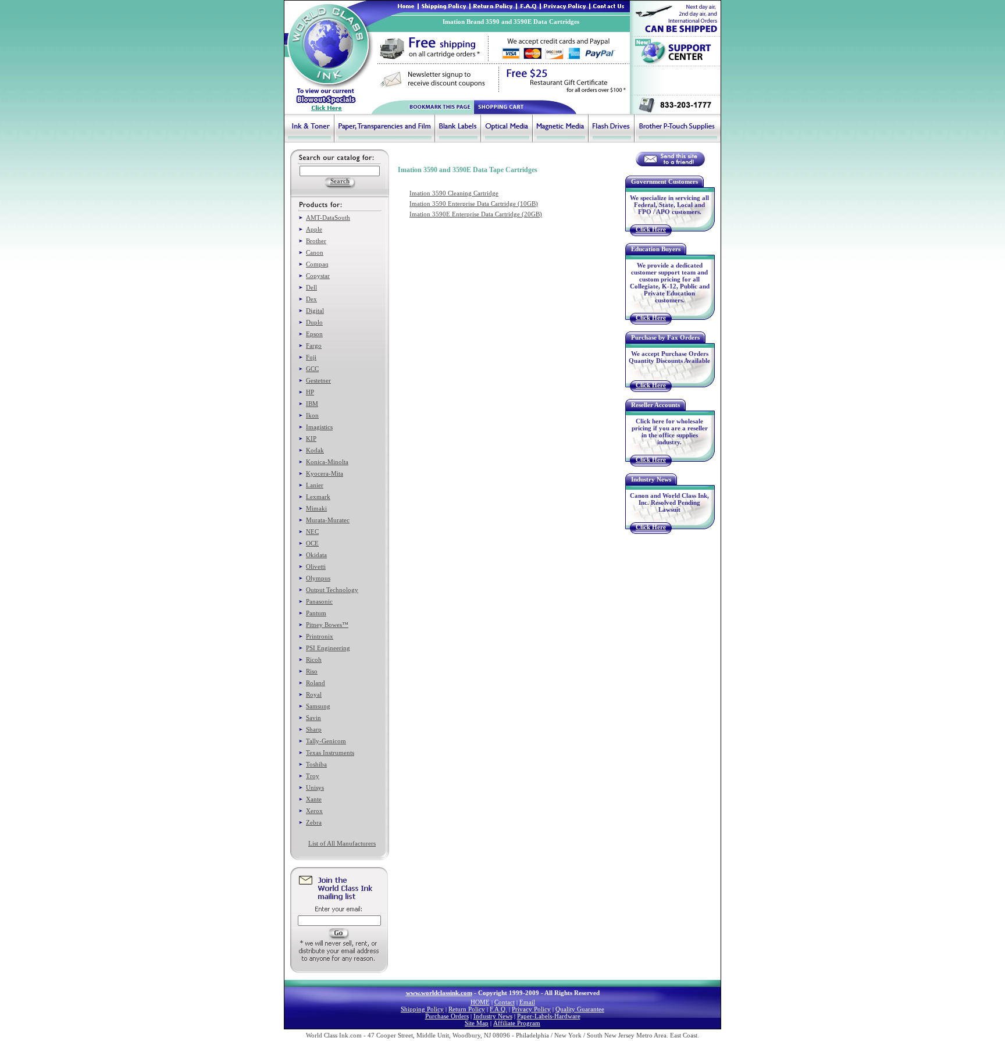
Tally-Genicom (326, 740)
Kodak (315, 450)
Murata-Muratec (328, 519)
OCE (312, 543)
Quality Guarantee (579, 1009)
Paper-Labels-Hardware (548, 1016)
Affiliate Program (516, 1022)
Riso (312, 671)
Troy (312, 775)
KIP (311, 438)
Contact (504, 1002)
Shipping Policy (422, 1009)
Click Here (651, 229)
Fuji (311, 357)
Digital (315, 310)
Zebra (314, 822)
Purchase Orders (447, 1016)
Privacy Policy (531, 1009)
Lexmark (318, 496)
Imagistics (319, 426)
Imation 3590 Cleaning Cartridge (453, 193)
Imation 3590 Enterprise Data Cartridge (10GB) (473, 203)
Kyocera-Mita (324, 473)
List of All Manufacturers (342, 843)
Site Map (477, 1022)
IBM (312, 403)
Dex (311, 298)
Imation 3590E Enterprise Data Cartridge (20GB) (475, 214)
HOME (480, 1002)
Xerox (314, 810)
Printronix (319, 636)
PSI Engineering (328, 647)
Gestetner (318, 380)
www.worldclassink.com (439, 992)
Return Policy (466, 1009)
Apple (314, 229)
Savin (313, 717)
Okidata (316, 554)
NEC (312, 531)
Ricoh (314, 659)
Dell (311, 287)
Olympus (318, 578)
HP (310, 391)
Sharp (314, 729)
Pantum (316, 612)
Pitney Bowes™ (327, 624)
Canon (314, 252)
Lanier (314, 485)
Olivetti (316, 566)
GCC (312, 368)
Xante (314, 799)
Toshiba (316, 764)
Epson (314, 333)
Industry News (492, 1016)
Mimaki (316, 508)
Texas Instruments (330, 752)
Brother (316, 240)
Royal (314, 694)
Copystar (318, 275)
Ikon (312, 415)
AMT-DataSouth (328, 217)
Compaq (317, 264)
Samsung (318, 706)
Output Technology (332, 589)
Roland (315, 682)
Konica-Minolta (327, 461)
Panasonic (319, 601)
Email (527, 1002)
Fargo (314, 345)
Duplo (314, 322)
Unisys (315, 787)
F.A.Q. (498, 1009)
